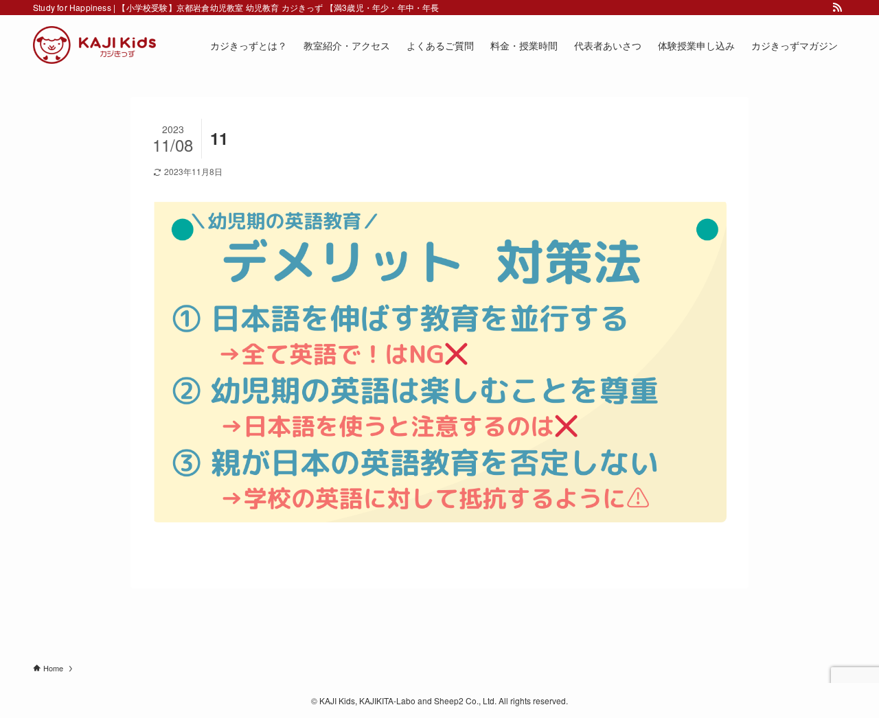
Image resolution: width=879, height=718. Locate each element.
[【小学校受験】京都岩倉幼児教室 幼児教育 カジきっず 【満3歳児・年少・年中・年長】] (94, 45)
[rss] (837, 7)
